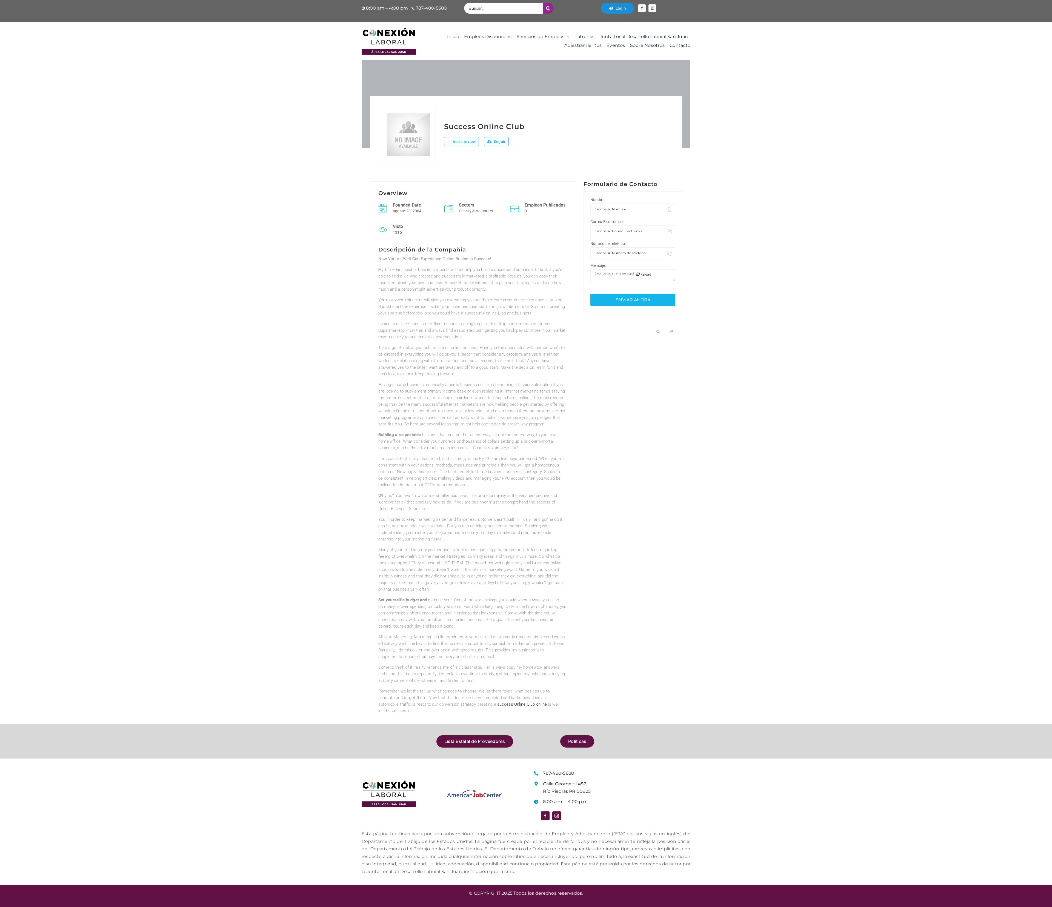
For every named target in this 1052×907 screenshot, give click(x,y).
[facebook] (642, 8)
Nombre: (597, 200)
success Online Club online (522, 704)
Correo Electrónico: (607, 221)
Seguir (499, 141)
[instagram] (652, 8)
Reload (645, 274)
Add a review (464, 141)
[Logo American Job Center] (474, 791)
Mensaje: (598, 265)
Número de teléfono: (608, 243)
